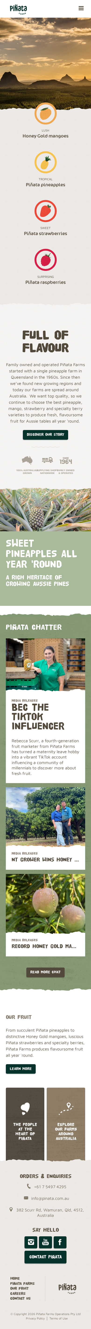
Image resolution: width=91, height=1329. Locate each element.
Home (15, 1279)
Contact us (20, 1299)
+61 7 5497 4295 (50, 1186)
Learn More (21, 1069)
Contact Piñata (45, 1257)
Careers (18, 1294)
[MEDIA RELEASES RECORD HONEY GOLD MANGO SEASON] (45, 904)
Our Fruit (19, 1289)
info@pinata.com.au (50, 1198)
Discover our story (45, 435)
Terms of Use (58, 1318)
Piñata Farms (22, 1284)
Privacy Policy (35, 1318)
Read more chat (45, 972)
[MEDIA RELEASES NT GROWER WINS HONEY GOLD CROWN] (45, 817)
